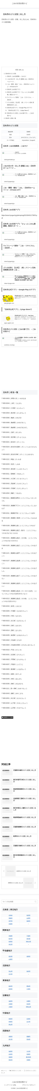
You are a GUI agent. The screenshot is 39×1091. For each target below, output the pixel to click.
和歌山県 (28, 1006)
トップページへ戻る (10, 1085)
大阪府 (10, 1006)
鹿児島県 (28, 1057)
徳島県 (10, 1036)
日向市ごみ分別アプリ (13, 89)
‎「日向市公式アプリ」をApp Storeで (18, 110)
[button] (35, 902)
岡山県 (10, 1024)
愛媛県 (28, 1036)
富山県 (10, 971)
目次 (16, 70)
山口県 (28, 1021)
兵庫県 (28, 1001)
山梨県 (10, 959)
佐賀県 (10, 1054)
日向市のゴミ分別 (10, 73)
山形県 (28, 918)
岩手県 (10, 921)
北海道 (10, 915)
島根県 (10, 1021)
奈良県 (28, 1004)
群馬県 (10, 941)
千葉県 (28, 936)
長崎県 (10, 1057)
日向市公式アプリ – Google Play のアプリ (19, 107)
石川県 (10, 974)
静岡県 (10, 989)
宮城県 (10, 924)
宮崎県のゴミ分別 (8, 717)
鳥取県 (10, 1019)
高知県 (28, 1039)
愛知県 (28, 986)
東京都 (28, 938)
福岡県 (10, 1051)
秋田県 (28, 915)
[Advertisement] (19, 45)
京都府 (10, 1004)
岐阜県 (10, 986)
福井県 (28, 971)
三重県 (28, 989)
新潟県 (10, 956)
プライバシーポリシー (28, 1085)
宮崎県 (28, 1054)
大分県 (28, 1051)
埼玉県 (10, 944)
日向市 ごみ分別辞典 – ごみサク (16, 76)
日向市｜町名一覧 (10, 118)
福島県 (28, 921)
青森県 (10, 918)
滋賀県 (10, 1001)
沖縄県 (28, 1060)
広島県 (28, 1019)
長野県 (28, 956)
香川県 (10, 1039)
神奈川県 (28, 941)
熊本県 (10, 1060)
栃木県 (10, 938)
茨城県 (10, 936)
